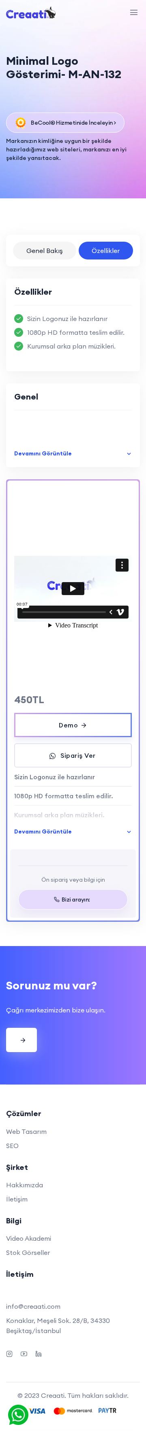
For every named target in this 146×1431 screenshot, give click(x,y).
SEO (12, 1146)
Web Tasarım (26, 1131)
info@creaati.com (33, 1306)
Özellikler (106, 251)
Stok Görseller (28, 1252)
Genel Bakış (44, 251)
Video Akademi (28, 1238)
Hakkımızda (24, 1185)
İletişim (17, 1199)
